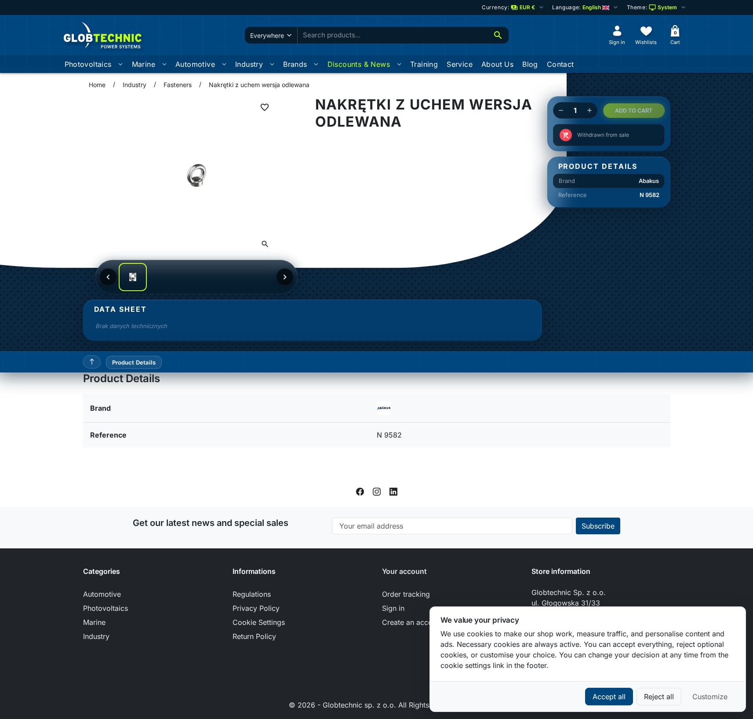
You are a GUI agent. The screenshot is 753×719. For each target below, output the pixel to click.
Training (424, 64)
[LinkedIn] (393, 491)
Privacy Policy (256, 608)
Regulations (252, 594)
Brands (295, 64)
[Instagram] (376, 491)
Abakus (649, 180)
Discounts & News (358, 64)
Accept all (609, 696)
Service (460, 64)
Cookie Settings (259, 622)
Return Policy (254, 636)
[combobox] (392, 35)
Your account (404, 571)
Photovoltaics (88, 64)
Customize (710, 696)
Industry (249, 64)
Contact (560, 64)
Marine (143, 64)
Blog (530, 64)
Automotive (195, 64)
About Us (497, 64)
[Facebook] (360, 491)
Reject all (659, 696)
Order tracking (406, 594)
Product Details (134, 362)
